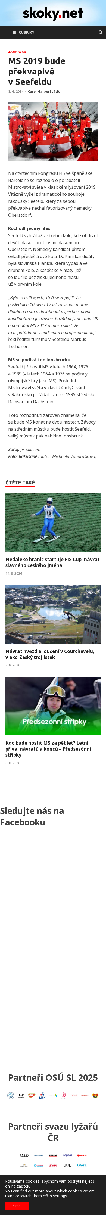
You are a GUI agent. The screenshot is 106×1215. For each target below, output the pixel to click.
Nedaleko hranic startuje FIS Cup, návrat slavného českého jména (52, 562)
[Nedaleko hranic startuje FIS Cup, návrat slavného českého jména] (53, 553)
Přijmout (17, 1206)
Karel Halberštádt (43, 91)
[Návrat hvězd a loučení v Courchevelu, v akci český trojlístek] (53, 645)
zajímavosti (18, 51)
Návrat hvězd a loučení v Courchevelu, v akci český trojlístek (49, 654)
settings (60, 1196)
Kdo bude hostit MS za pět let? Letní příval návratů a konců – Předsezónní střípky (48, 749)
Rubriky (26, 32)
